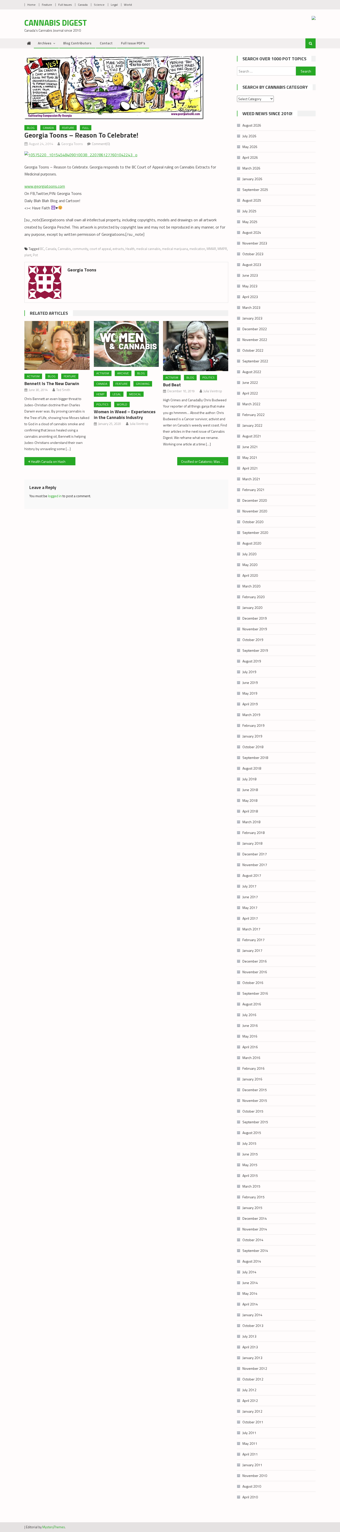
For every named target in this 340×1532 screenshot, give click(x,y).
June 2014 (250, 1282)
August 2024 (251, 232)
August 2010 (251, 1486)
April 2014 (250, 1304)
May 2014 (249, 1293)
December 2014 (254, 1218)
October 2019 (252, 639)
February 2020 (253, 596)
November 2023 (254, 243)
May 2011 (249, 1443)
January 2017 (252, 950)
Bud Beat (172, 384)
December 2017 (254, 854)
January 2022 (252, 425)
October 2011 (252, 1422)
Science (99, 4)
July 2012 (249, 1389)
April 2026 (250, 157)
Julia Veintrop (139, 423)
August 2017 (251, 875)
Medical (135, 394)
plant (27, 254)
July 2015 (249, 1143)
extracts (118, 248)
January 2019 (252, 736)
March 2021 (251, 479)
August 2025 (251, 200)
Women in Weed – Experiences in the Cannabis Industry (125, 414)
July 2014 (249, 1272)
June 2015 (250, 1154)
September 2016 (255, 993)
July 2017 (249, 886)
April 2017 (250, 918)
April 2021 (250, 468)
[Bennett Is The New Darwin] (57, 345)
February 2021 (253, 489)
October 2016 (252, 982)
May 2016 (249, 1036)
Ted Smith (63, 389)
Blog (31, 127)
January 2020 (252, 607)
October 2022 (252, 350)
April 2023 (250, 296)
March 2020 (251, 586)
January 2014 (252, 1314)
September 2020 (255, 532)
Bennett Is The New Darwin (51, 383)
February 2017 (253, 939)
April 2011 (250, 1454)
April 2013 (250, 1347)
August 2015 (251, 1132)
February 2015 (253, 1197)
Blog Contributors (77, 43)
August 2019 (251, 661)
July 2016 (249, 1014)
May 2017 (249, 907)
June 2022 (250, 382)
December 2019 (254, 618)
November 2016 (254, 971)
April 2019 (250, 704)
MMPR (222, 248)
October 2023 (252, 253)
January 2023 (252, 318)
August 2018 (251, 768)
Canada (83, 4)
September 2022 (255, 361)
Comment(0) (101, 143)
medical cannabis (148, 248)
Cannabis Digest (55, 23)
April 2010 (250, 1497)
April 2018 (250, 811)
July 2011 (249, 1432)
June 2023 (250, 275)
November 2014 (254, 1229)
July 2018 (249, 779)
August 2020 (251, 543)
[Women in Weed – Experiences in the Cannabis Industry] (126, 344)
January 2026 (252, 178)
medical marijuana (175, 248)
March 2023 (251, 307)
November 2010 (254, 1475)
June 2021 (250, 446)
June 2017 (250, 896)
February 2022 (253, 414)
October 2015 (252, 1111)
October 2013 (252, 1325)
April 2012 (250, 1400)
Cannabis (64, 248)
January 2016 (252, 1079)
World (128, 4)
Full (85, 127)
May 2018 (249, 800)
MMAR (211, 248)
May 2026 (249, 146)
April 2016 (250, 1046)
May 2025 (249, 221)
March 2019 (251, 714)
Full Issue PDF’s (133, 43)
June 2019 (250, 682)
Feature (47, 4)
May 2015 (249, 1164)
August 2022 (251, 371)
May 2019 (249, 693)
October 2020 (252, 521)
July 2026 (249, 136)
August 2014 (251, 1261)
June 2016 (250, 1025)
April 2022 (250, 393)
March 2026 (251, 168)
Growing (143, 383)
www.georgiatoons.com (44, 186)
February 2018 (253, 832)
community (80, 248)
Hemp (100, 394)
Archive (123, 373)
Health (130, 248)
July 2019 (249, 671)
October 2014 (252, 1239)
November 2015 (254, 1100)
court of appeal (100, 248)
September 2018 (255, 757)
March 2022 (251, 403)
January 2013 (252, 1357)
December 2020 (254, 500)
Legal (114, 4)
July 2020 (249, 554)
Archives (44, 43)
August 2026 (251, 125)
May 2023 (249, 286)
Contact (106, 43)
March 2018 (251, 821)
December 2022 (254, 328)
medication (197, 248)
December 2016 (254, 961)
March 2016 (251, 1057)
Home (31, 4)
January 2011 (252, 1464)
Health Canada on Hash (48, 461)
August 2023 (251, 264)
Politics (102, 404)
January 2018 (252, 843)
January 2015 (252, 1207)
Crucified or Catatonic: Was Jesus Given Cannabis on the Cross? (204, 461)
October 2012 (252, 1379)
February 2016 (253, 1068)
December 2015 (254, 1089)
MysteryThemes (53, 1527)
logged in (55, 495)
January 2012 (252, 1411)
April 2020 (250, 575)
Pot (35, 254)
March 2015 (251, 1186)
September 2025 (255, 189)
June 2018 (250, 789)
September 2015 (255, 1122)
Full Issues (65, 4)
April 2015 (250, 1175)
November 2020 (254, 511)
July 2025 (249, 211)
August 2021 (251, 436)
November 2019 (254, 629)
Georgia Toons (72, 143)
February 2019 (253, 725)
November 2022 (254, 339)
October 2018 (252, 746)
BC (42, 248)
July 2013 (249, 1336)
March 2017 (251, 929)
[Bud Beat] (195, 346)
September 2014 (255, 1250)
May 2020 (249, 564)
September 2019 (255, 650)
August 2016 (251, 1004)
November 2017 (254, 864)
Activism (33, 376)
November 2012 (254, 1368)
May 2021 (249, 457)
